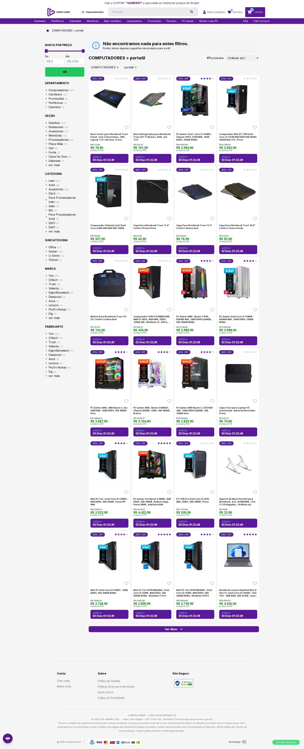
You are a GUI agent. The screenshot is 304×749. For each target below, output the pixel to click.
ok (65, 72)
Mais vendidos (112, 21)
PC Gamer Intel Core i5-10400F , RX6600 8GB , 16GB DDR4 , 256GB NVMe (236, 319)
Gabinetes (75, 21)
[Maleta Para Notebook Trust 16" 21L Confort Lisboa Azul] (109, 282)
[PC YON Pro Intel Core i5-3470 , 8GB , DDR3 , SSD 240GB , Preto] (195, 464)
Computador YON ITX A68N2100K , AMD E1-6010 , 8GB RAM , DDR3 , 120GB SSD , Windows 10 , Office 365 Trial (151, 319)
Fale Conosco (262, 21)
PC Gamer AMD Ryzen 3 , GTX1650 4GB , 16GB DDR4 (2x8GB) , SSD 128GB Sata (194, 410)
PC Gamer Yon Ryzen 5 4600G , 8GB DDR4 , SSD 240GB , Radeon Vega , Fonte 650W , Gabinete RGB (152, 502)
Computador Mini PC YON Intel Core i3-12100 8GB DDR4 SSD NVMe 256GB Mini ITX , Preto (238, 137)
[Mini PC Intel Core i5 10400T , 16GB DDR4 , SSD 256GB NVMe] (109, 556)
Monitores (93, 21)
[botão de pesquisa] (191, 11)
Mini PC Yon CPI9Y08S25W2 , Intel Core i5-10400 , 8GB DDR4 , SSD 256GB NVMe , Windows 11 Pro (151, 593)
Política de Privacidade (111, 697)
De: (47, 56)
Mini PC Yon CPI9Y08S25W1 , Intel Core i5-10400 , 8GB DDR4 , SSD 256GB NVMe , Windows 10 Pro (194, 593)
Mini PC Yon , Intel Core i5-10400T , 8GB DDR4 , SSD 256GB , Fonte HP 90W (109, 502)
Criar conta (63, 680)
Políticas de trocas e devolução (116, 686)
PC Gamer (188, 21)
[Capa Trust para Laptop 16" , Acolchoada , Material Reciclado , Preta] (238, 373)
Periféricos (57, 21)
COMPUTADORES (103, 67)
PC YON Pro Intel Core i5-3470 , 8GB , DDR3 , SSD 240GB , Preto (193, 500)
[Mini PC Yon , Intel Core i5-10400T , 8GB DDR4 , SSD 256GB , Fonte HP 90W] (109, 464)
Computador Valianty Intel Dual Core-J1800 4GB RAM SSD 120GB (108, 227)
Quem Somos (105, 692)
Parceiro (171, 21)
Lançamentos (134, 21)
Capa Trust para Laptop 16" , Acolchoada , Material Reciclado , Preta (237, 410)
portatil (129, 67)
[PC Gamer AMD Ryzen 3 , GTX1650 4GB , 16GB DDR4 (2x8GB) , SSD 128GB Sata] (195, 373)
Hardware (40, 21)
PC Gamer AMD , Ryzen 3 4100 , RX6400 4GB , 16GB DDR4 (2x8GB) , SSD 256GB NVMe (194, 319)
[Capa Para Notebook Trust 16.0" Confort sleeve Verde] (238, 191)
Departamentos (94, 12)
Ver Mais (171, 629)
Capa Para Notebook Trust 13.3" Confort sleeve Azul (194, 227)
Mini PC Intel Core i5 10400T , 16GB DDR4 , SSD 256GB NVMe (109, 591)
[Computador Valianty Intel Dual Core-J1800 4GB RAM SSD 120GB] (109, 191)
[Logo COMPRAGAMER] (59, 12)
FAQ (245, 21)
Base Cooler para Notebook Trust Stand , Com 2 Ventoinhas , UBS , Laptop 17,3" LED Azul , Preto (109, 137)
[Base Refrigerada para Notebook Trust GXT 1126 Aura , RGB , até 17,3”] (152, 100)
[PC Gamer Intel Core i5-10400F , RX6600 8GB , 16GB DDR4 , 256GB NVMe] (238, 282)
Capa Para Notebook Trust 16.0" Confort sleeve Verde (237, 227)
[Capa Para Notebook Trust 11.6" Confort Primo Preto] (152, 191)
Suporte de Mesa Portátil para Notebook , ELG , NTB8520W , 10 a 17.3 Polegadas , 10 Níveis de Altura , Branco (237, 502)
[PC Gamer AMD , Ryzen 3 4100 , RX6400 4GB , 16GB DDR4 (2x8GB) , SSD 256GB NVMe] (195, 282)
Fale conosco (288, 742)
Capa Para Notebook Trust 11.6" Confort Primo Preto (151, 227)
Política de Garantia (109, 680)
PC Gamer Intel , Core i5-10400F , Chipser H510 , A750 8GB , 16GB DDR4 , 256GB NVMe (194, 137)
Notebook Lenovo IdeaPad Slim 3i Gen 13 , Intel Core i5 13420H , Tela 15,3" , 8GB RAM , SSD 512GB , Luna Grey (237, 593)
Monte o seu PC (208, 21)
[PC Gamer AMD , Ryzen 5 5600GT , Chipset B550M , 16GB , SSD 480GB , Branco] (152, 373)
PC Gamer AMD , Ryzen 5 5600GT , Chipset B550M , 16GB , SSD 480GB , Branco (151, 410)
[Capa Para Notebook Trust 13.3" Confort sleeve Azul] (195, 191)
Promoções (154, 21)
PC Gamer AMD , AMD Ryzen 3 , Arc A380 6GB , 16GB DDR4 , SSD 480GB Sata (109, 410)
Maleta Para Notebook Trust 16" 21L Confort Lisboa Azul (108, 318)
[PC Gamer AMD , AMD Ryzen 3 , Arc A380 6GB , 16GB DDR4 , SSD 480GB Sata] (109, 373)
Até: (67, 56)
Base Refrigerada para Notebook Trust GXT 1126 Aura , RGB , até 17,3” (152, 137)
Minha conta (64, 686)
